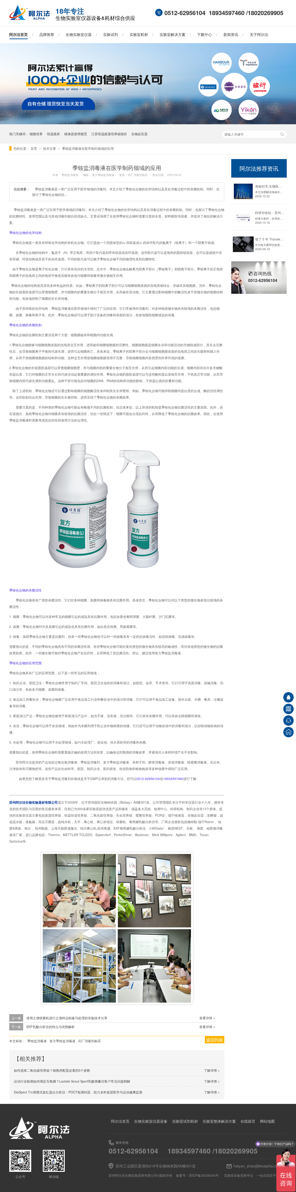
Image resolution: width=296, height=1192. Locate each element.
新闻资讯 (230, 34)
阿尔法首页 (18, 34)
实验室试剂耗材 (185, 1121)
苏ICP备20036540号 (204, 1175)
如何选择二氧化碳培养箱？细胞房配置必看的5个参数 (52, 1070)
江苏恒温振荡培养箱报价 (109, 133)
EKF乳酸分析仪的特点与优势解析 (50, 1026)
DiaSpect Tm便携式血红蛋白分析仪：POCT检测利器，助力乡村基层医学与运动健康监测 (78, 1092)
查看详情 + (207, 1018)
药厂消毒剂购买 (138, 175)
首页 (34, 148)
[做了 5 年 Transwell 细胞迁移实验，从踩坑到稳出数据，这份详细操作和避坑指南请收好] (243, 244)
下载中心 (204, 34)
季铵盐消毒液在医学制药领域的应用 (88, 148)
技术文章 (50, 148)
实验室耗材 (139, 34)
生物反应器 (139, 133)
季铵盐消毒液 (70, 175)
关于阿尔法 (259, 34)
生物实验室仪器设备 (150, 1121)
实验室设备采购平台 (238, 1175)
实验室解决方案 (172, 34)
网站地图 (267, 1121)
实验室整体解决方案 (219, 1121)
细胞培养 (36, 133)
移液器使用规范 (75, 133)
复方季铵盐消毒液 (103, 175)
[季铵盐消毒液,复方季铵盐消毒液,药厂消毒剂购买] (29, 19)
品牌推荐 (46, 34)
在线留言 (247, 1121)
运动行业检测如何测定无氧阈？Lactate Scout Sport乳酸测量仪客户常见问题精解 (72, 1081)
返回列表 (214, 1040)
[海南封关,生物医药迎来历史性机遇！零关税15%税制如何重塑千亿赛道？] (243, 191)
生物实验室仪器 (79, 34)
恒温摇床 (53, 133)
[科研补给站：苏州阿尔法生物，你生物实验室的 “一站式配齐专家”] (243, 218)
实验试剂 (110, 34)
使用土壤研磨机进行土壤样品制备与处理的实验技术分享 (66, 1018)
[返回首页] (288, 732)
